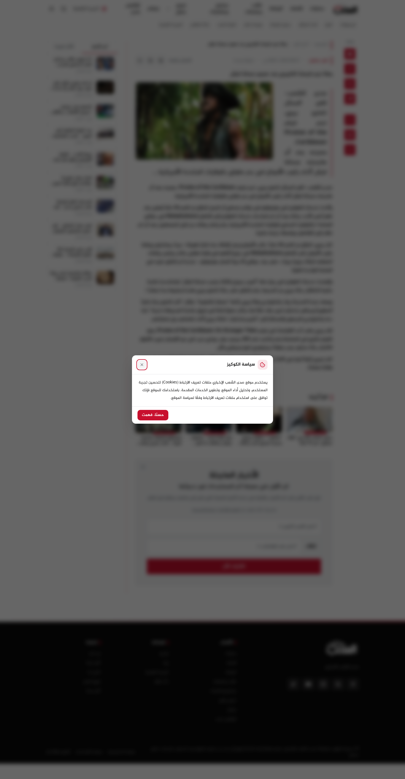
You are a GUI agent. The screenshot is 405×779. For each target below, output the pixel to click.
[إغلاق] (141, 364)
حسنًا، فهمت (153, 415)
